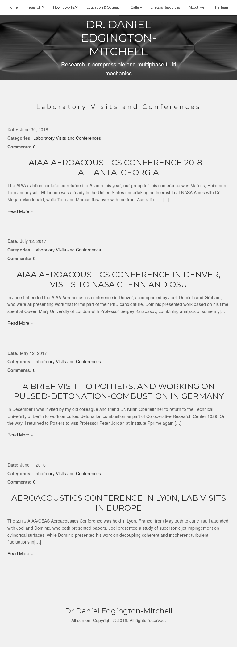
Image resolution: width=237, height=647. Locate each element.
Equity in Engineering (80, 23)
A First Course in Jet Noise (128, 23)
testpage (168, 23)
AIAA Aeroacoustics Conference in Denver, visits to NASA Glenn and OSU (118, 279)
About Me (196, 7)
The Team (221, 7)
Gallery (136, 7)
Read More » (20, 211)
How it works (64, 7)
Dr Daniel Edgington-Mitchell (119, 610)
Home (13, 7)
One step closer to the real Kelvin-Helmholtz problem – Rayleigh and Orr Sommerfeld (118, 38)
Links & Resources (165, 7)
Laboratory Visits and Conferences (67, 138)
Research (33, 7)
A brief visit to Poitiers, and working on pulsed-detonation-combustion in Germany (119, 391)
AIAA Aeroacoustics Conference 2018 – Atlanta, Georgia (118, 167)
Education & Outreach (104, 7)
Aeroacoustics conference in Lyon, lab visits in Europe (118, 503)
